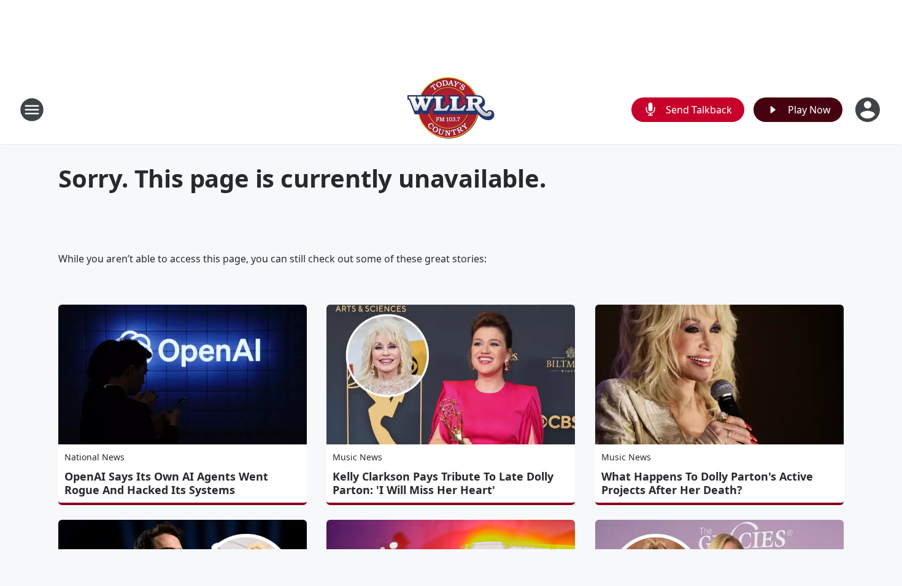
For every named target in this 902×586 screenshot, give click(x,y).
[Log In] (868, 109)
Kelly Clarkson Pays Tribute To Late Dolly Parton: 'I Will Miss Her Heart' (443, 483)
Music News (357, 457)
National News (94, 457)
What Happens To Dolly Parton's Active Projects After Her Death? (707, 483)
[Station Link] (451, 109)
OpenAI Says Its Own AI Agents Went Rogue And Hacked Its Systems (166, 483)
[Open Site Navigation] (32, 109)
